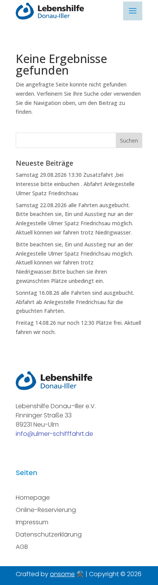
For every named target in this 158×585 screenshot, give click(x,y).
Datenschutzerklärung (49, 534)
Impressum (32, 522)
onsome (62, 574)
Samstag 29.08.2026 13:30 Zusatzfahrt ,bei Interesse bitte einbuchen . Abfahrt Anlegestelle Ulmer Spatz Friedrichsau (75, 184)
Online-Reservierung (46, 509)
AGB (22, 546)
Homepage (33, 497)
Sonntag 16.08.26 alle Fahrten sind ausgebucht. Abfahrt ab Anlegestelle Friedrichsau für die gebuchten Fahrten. (75, 302)
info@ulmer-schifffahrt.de (54, 433)
